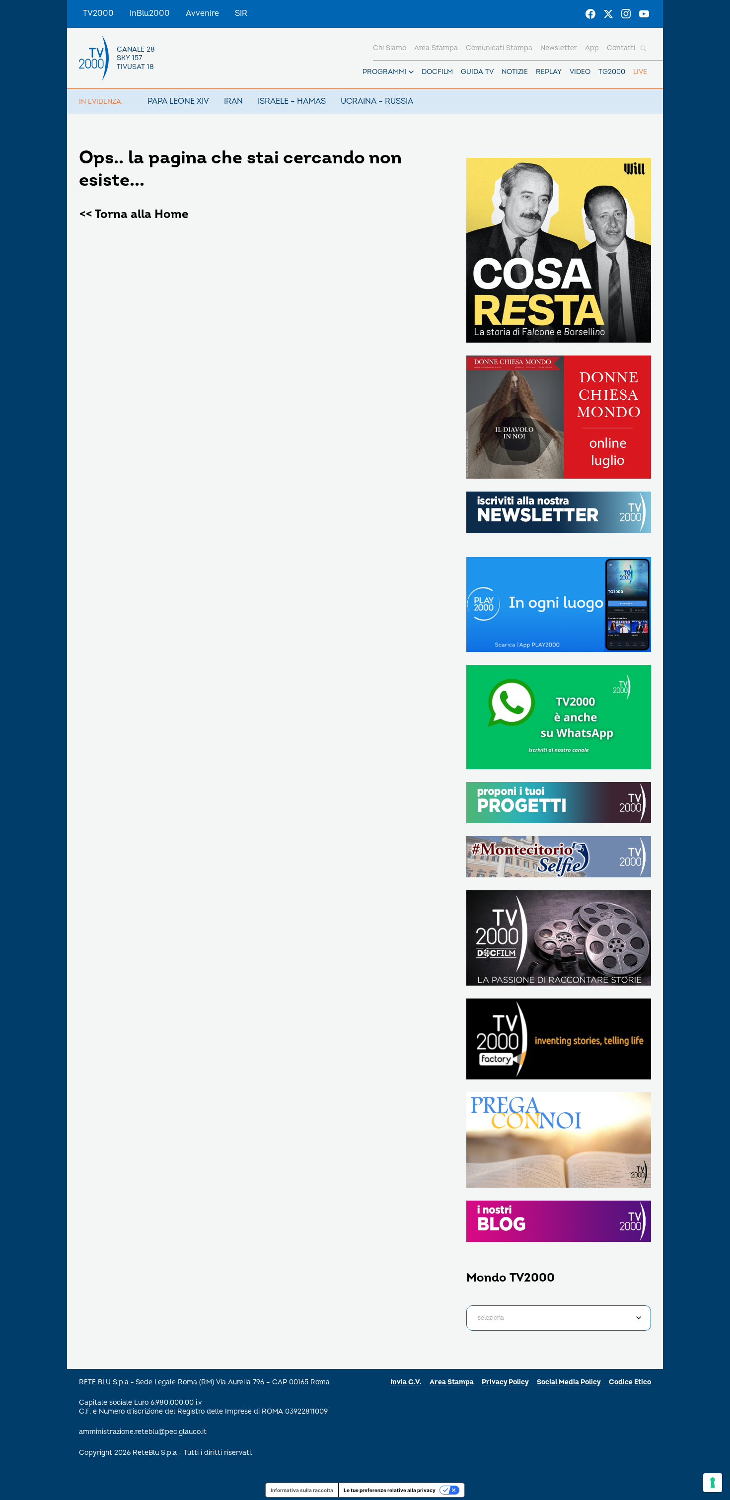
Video (580, 72)
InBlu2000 (150, 13)
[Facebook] (590, 14)
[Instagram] (626, 14)
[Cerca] (643, 48)
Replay (549, 72)
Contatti (621, 48)
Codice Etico (630, 1382)
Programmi (385, 72)
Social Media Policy (569, 1382)
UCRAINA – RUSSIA (377, 101)
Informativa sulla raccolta (302, 1490)
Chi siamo (389, 48)
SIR (241, 13)
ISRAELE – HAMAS (292, 101)
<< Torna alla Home (133, 214)
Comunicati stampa (499, 48)
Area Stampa (452, 1382)
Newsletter (558, 48)
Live (640, 72)
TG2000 (611, 72)
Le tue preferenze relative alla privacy (390, 1490)
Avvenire (202, 13)
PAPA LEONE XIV (178, 101)
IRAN (233, 101)
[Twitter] (608, 14)
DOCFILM (437, 72)
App (592, 48)
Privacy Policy (505, 1382)
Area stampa (436, 48)
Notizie (515, 72)
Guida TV (477, 72)
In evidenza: (101, 101)
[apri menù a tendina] (411, 72)
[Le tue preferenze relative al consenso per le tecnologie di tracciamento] (712, 1482)
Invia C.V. (406, 1382)
